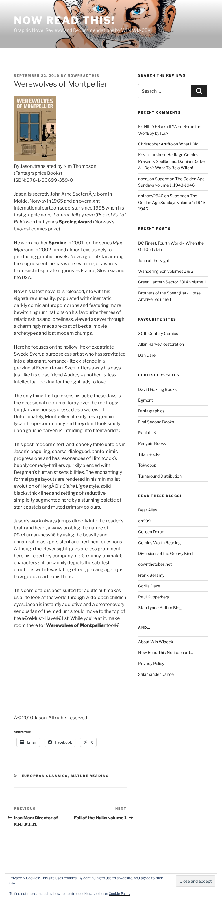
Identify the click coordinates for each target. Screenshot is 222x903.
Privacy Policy (151, 663)
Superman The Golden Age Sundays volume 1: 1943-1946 (172, 202)
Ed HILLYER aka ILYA (157, 126)
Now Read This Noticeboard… (165, 652)
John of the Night (153, 260)
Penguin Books (152, 443)
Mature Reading (90, 776)
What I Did (188, 143)
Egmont (145, 400)
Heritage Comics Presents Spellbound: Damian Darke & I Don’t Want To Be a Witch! (171, 161)
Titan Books (149, 454)
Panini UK (147, 432)
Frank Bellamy (151, 575)
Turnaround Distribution (160, 476)
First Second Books (156, 421)
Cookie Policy (119, 893)
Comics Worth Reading (159, 542)
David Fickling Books (157, 389)
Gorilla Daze (149, 585)
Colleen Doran (151, 531)
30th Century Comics (158, 333)
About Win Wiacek (155, 641)
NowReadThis (83, 76)
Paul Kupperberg (153, 596)
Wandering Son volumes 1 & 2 (165, 271)
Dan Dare (147, 355)
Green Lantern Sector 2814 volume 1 (172, 281)
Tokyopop (147, 465)
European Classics (45, 776)
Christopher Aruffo (155, 143)
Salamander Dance (156, 674)
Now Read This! (64, 20)
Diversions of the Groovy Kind (165, 553)
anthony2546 (150, 195)
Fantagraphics (151, 410)
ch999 (144, 520)
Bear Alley (147, 509)
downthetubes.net (155, 564)
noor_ (143, 178)
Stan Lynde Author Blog (160, 607)
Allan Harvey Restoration (161, 344)
